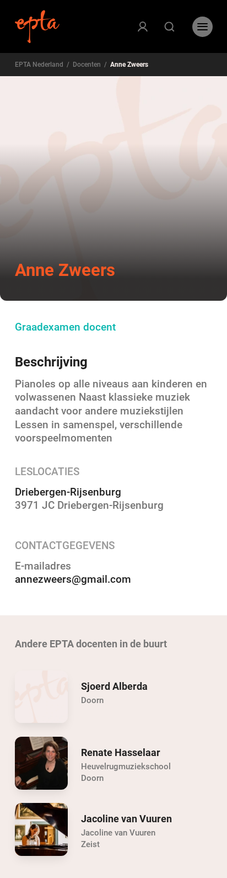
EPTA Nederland (39, 64)
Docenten (87, 64)
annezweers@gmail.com (73, 579)
